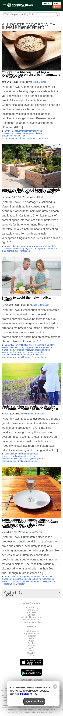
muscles (15, 458)
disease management (24, 133)
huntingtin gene (19, 581)
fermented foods (22, 350)
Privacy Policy (31, 607)
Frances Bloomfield (35, 414)
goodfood (15, 456)
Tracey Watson (35, 532)
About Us (31, 612)
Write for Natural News (31, 617)
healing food (40, 579)
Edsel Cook (37, 197)
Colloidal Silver (16, 347)
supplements (31, 461)
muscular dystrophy (29, 458)
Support (31, 615)
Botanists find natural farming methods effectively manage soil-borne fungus (31, 191)
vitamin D (28, 357)
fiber (14, 136)
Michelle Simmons (39, 82)
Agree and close (34, 701)
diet (11, 133)
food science (28, 579)
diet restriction (37, 576)
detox (28, 576)
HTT (9, 581)
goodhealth (36, 350)
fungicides (39, 246)
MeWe (32, 648)
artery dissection (36, 345)
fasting (18, 579)
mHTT (13, 584)
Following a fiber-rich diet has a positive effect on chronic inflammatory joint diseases (31, 74)
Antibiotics (23, 345)
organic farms (46, 248)
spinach (11, 251)
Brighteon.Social (31, 633)
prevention (25, 354)
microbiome (13, 354)
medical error (15, 352)
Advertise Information (32, 622)
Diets (7, 454)
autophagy (10, 576)
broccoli (8, 246)
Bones (15, 131)
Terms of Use (31, 610)
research (21, 584)
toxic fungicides (22, 251)
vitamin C (19, 357)
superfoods (42, 138)
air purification (11, 345)
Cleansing (20, 576)
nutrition (21, 461)
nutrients (12, 461)
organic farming (32, 248)
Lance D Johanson (40, 305)
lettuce (47, 246)
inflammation (12, 138)
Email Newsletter (31, 631)
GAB (31, 650)
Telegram (31, 636)
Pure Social (31, 645)
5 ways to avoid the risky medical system (26, 299)
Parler (31, 638)
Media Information (31, 619)
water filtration (40, 357)
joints (21, 138)
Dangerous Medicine (34, 347)
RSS (31, 655)
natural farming (17, 248)
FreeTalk (31, 643)
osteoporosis (30, 138)
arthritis (8, 131)
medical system (29, 352)
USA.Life (31, 653)
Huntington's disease (37, 581)
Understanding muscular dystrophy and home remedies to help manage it (30, 408)
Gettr (31, 641)
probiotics (35, 354)
